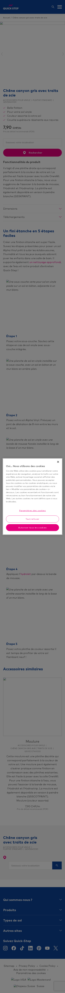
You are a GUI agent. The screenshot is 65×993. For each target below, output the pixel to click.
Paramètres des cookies (32, 510)
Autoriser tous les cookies (32, 527)
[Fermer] (58, 461)
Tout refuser (32, 519)
